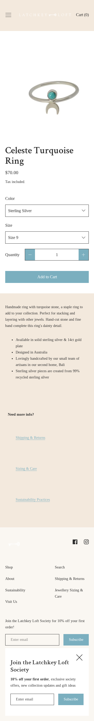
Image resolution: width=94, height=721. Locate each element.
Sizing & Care (26, 468)
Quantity (12, 254)
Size (8, 225)
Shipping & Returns (30, 437)
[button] (82, 15)
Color (10, 198)
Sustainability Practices (33, 499)
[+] (84, 254)
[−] (30, 254)
